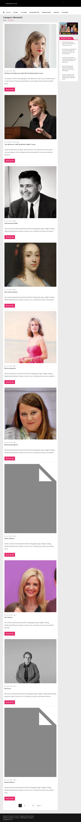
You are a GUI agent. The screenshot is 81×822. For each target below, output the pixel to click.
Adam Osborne (9, 538)
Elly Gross (7, 688)
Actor (8, 12)
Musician (56, 12)
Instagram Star (34, 12)
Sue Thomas (8, 617)
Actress (15, 12)
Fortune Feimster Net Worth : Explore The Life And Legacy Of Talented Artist (68, 77)
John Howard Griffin (11, 223)
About (5, 816)
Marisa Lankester (10, 368)
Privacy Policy (29, 816)
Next (38, 805)
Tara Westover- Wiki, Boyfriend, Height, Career (20, 144)
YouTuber (24, 12)
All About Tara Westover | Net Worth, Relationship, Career (23, 73)
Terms (16, 816)
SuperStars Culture (11, 3)
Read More (10, 89)
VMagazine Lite (8, 819)
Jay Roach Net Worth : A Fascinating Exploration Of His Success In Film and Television (69, 60)
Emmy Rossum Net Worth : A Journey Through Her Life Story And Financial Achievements (69, 51)
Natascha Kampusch (11, 445)
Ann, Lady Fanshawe (10, 292)
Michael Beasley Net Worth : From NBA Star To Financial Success (69, 43)
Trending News (46, 12)
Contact (10, 816)
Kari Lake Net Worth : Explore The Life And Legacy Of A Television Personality (68, 68)
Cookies (21, 816)
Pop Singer (65, 12)
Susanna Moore (9, 782)
